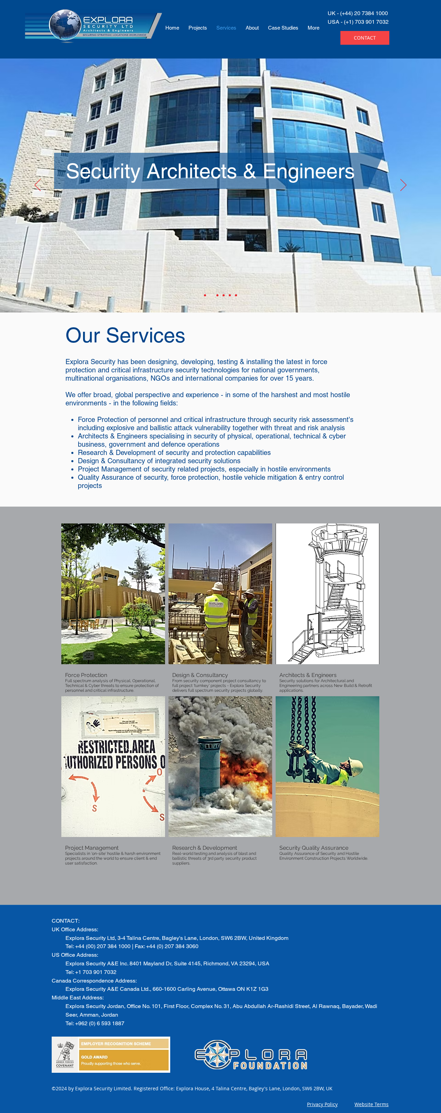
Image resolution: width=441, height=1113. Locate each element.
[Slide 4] (224, 295)
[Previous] (37, 185)
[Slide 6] (236, 295)
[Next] (403, 185)
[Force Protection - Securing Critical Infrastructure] (205, 295)
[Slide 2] (211, 295)
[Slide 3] (217, 295)
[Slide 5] (230, 295)
